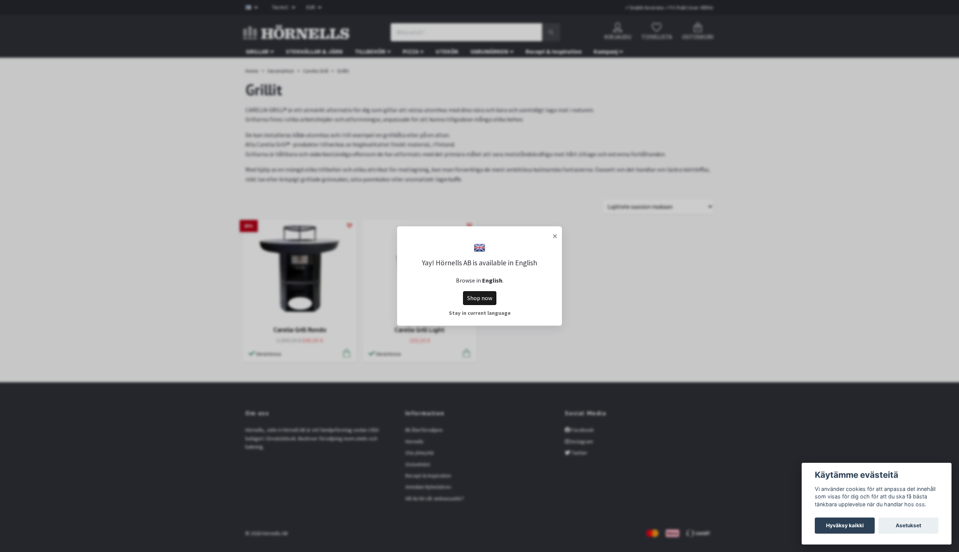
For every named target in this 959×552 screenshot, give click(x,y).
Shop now (479, 298)
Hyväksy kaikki (845, 525)
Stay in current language (480, 313)
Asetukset (908, 525)
